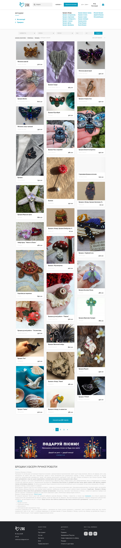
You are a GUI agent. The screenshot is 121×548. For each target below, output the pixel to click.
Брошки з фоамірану (68, 25)
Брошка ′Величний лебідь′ (56, 344)
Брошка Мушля (83, 369)
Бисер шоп (50, 231)
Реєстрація (94, 6)
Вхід (94, 3)
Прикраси (20, 22)
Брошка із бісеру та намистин (57, 409)
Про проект (41, 532)
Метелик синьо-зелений (25, 126)
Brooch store (51, 268)
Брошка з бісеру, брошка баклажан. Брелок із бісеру (91, 202)
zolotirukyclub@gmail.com (22, 539)
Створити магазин (71, 4)
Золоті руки (37, 494)
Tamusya (20, 217)
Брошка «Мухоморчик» (55, 265)
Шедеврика (20, 361)
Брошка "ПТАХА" (84, 397)
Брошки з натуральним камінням (69, 15)
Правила (63, 532)
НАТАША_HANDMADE (84, 399)
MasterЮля (51, 203)
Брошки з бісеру (67, 13)
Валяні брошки (82, 25)
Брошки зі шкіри (82, 17)
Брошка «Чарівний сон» (86, 253)
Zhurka (19, 296)
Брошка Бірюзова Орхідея (87, 318)
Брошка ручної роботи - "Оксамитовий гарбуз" (30, 330)
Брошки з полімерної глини (69, 19)
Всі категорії (21, 19)
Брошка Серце (52, 84)
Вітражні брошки (98, 13)
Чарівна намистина (22, 333)
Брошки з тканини (67, 21)
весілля (19, 501)
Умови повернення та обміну (70, 538)
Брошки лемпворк (83, 19)
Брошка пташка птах (85, 99)
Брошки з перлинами (68, 17)
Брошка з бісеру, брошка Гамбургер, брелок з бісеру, (60, 228)
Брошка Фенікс (22, 99)
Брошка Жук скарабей (55, 149)
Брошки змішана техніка (84, 13)
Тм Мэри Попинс (83, 176)
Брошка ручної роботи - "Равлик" (58, 316)
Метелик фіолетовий (85, 71)
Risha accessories (83, 101)
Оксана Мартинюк (52, 347)
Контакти (41, 538)
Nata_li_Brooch (51, 152)
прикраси (88, 496)
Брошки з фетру (67, 23)
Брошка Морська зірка (25, 214)
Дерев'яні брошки (99, 15)
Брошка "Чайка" (23, 409)
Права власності (43, 544)
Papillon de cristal (22, 64)
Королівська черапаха (25, 293)
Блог (39, 541)
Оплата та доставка (67, 544)
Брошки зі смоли (82, 15)
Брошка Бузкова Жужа (86, 290)
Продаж (63, 541)
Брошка (20, 177)
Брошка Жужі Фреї (54, 112)
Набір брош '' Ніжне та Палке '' (27, 242)
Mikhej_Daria (21, 412)
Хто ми (40, 535)
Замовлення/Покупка (67, 535)
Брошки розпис (82, 21)
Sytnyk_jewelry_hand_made (24, 101)
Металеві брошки (98, 17)
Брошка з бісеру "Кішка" (55, 381)
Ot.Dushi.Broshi (21, 180)
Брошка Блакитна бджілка (87, 149)
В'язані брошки (82, 23)
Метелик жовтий (23, 61)
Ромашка (20, 245)
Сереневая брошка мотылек (88, 174)
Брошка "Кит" (22, 358)
